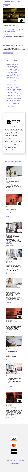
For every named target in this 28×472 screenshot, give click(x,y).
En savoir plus (8, 53)
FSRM (10, 34)
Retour (7, 5)
